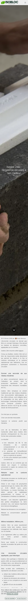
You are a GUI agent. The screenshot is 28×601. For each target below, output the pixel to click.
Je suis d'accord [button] (21, 598)
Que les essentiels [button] (10, 598)
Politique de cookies (12, 593)
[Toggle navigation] (25, 2)
